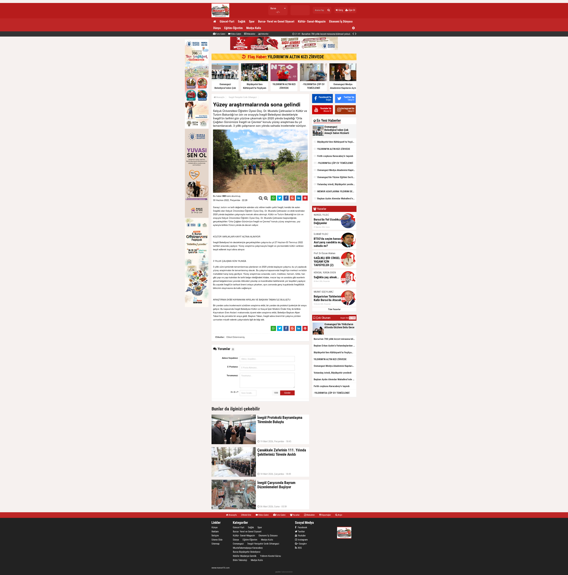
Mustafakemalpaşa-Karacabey (248, 547)
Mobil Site (246, 515)
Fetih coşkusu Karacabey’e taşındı (333, 156)
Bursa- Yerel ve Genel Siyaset (276, 21)
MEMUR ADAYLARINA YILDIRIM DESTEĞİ (335, 191)
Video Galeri (235, 34)
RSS (299, 547)
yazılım (278, 572)
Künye (215, 527)
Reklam (215, 531)
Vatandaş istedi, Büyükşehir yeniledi (334, 184)
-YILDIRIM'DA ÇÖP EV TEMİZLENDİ (333, 163)
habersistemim (287, 572)
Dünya (217, 28)
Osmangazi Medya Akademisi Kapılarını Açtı (335, 170)
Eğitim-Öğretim (233, 28)
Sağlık (241, 21)
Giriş (340, 10)
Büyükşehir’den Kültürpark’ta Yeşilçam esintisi (335, 141)
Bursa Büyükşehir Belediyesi (246, 551)
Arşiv (339, 515)
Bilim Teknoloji (240, 560)
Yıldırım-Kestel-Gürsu (270, 555)
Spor (252, 21)
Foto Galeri (220, 34)
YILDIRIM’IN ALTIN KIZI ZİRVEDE (296, 56)
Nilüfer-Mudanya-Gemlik (244, 555)
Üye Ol (351, 10)
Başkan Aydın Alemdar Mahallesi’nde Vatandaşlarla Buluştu (335, 198)
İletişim (215, 535)
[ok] (328, 10)
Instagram (302, 539)
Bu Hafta (352, 318)
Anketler (264, 34)
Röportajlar (326, 515)
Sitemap (216, 543)
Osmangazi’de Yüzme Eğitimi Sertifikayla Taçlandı (335, 177)
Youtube (301, 535)
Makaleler (251, 34)
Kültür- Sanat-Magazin (312, 21)
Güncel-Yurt (227, 21)
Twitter (301, 531)
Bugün (343, 318)
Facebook (302, 527)
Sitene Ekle (217, 539)
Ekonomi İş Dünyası (341, 21)
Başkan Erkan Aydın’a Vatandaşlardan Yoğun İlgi (335, 345)
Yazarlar (296, 515)
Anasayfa (220, 97)
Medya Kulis (253, 28)
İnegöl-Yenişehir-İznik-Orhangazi (243, 97)
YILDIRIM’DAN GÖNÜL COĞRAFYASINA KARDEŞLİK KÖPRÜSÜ (329, 33)
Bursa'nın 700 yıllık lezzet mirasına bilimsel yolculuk (335, 338)
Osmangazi (238, 543)
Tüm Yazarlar (334, 309)
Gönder (287, 392)
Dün (347, 318)
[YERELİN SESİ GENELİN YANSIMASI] (220, 17)
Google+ (302, 543)
